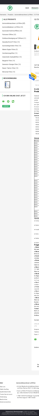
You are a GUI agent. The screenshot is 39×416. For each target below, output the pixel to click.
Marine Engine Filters (9, 49)
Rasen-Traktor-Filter (8, 68)
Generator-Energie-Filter (10, 64)
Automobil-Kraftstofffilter (10, 31)
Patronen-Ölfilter (7, 34)
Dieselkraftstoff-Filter (9, 42)
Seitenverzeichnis (5, 402)
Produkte (35, 8)
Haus (27, 8)
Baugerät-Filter (7, 61)
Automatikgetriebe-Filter (10, 46)
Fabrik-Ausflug (4, 389)
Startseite (3, 14)
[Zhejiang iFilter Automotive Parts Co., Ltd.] (10, 8)
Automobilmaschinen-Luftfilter (24, 14)
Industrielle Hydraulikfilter (10, 57)
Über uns (2, 386)
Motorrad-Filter (7, 72)
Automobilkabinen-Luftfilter (11, 27)
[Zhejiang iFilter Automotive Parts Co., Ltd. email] (4, 101)
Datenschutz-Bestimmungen (14, 411)
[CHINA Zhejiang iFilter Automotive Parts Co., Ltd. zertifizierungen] (7, 84)
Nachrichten (3, 399)
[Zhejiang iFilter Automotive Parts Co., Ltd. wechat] (14, 101)
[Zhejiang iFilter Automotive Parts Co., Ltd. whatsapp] (9, 101)
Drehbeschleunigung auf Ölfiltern (12, 38)
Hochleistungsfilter (8, 53)
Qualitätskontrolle (5, 392)
